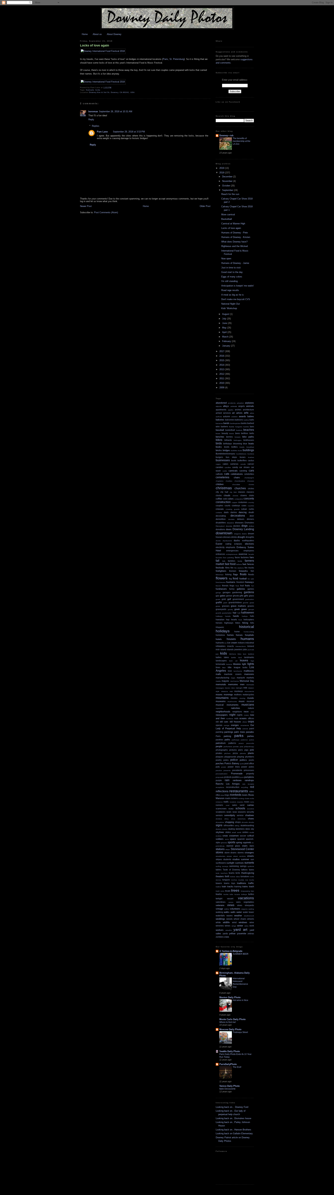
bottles (234, 447)
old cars (224, 721)
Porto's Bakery (231, 763)
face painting (228, 558)
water (239, 912)
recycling (244, 787)
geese (229, 596)
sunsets (249, 862)
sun (252, 859)
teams (231, 873)
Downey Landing (243, 529)
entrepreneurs (231, 554)
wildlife (226, 922)
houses (231, 639)
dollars (251, 526)
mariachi (241, 678)
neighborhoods (223, 711)
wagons (244, 909)
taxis (217, 873)
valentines (220, 902)
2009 (222, 387)
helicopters (249, 619)
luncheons (238, 671)
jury (217, 654)
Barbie (231, 427)
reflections (222, 791)
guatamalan (227, 613)
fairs (252, 557)
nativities (235, 708)
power (223, 767)
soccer (243, 836)
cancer (251, 464)
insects (230, 646)
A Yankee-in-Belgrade (230, 951)
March (225, 336)
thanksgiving (247, 873)
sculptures (220, 812)
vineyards (249, 905)
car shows (244, 467)
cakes (225, 464)
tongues (226, 880)
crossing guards (233, 509)
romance (219, 802)
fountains (230, 582)
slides (228, 832)
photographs (222, 750)
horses (239, 635)
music (242, 701)
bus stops (231, 457)
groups (251, 609)
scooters (250, 809)
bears (218, 433)
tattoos (244, 869)
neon (246, 711)
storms (240, 852)
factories (245, 557)
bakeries (220, 419)
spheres (224, 843)
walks (226, 912)
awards (242, 416)
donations (220, 529)
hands (236, 616)
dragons (237, 534)
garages (226, 592)
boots (226, 447)
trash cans (220, 891)
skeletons (240, 829)
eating (228, 544)
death (251, 512)
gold (224, 599)
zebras (251, 933)
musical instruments (227, 704)
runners (219, 805)
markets (250, 678)
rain (227, 780)
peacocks (250, 743)
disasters (230, 523)
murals (250, 698)
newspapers (222, 715)
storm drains (230, 852)
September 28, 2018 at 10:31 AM (115, 111)
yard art (240, 929)
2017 (222, 351)
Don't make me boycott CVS (235, 299)
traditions (241, 883)
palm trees (239, 732)
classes (241, 492)
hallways (219, 616)
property (250, 773)
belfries (244, 433)
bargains (238, 427)
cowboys (236, 505)
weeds (229, 919)
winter (240, 925)
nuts (236, 718)
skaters (218, 829)
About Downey (114, 34)
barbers (224, 426)
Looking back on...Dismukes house (233, 1118)
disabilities (221, 522)
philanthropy (249, 747)
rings (226, 795)
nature (251, 708)
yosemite (241, 933)
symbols (251, 866)
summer (245, 859)
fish (252, 571)
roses (246, 802)
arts (246, 412)
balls (251, 420)
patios (251, 740)
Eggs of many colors (231, 276)
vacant (230, 898)
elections (249, 544)
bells (251, 433)
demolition (221, 519)
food (235, 578)
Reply (91, 119)
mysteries (219, 708)
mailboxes (249, 671)
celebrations (237, 474)
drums (218, 541)
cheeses (250, 481)
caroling (243, 471)
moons (219, 694)
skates (224, 829)
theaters (220, 876)
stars (251, 846)
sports (231, 842)
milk (245, 688)
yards (225, 933)
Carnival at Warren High (233, 223)
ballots (246, 420)
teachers (224, 873)
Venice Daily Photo (229, 1086)
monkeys (238, 691)
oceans (243, 718)
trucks (219, 894)
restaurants (238, 791)
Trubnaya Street (240, 1032)
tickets (232, 877)
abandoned (221, 403)
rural (227, 805)
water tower (248, 912)
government (238, 599)
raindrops (249, 780)
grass (252, 603)
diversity (229, 526)
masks (218, 681)
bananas (219, 423)
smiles (245, 832)
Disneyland (220, 526)
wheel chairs (240, 919)
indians (241, 643)
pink (252, 750)
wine (251, 922)
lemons (229, 664)
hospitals (249, 635)
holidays (223, 631)
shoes (251, 818)
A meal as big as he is (232, 294)
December (227, 176)
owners (245, 729)
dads (226, 512)
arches (238, 409)
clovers (235, 496)
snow (225, 835)
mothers (238, 694)
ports (242, 764)
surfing (218, 866)
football (243, 578)
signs (219, 825)
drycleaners (227, 541)
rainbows (237, 780)
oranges (235, 725)
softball (250, 836)
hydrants (220, 643)
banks (244, 423)
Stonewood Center (242, 849)
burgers (219, 457)
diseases (239, 522)
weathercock (249, 916)
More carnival (228, 214)
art (233, 413)
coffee (219, 498)
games (251, 589)
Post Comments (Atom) (106, 212)
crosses (220, 509)
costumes (242, 502)
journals (251, 650)
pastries (219, 739)
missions (224, 691)
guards (218, 613)
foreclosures (220, 582)
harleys (245, 616)
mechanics (234, 681)
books (219, 447)
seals (228, 812)
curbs (251, 509)
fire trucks (249, 568)
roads (227, 798)
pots (218, 767)
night (232, 714)
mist (231, 691)
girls (246, 595)
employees (249, 550)
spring (239, 842)
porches (220, 763)
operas (219, 725)
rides (251, 791)
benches (220, 436)
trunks (226, 894)
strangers (249, 852)
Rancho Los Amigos (228, 784)
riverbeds (235, 794)
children (220, 484)
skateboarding (247, 825)
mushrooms (232, 701)
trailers (218, 887)
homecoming (249, 632)
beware (238, 437)
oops (251, 721)
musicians (247, 704)
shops (238, 822)
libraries (237, 664)
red (252, 786)
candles (228, 467)
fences (250, 564)
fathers (239, 564)
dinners (250, 519)
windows (243, 922)
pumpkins (249, 777)
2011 (222, 378)
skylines (220, 832)
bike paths (248, 436)
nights (239, 715)
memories (233, 684)
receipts (251, 784)
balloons (239, 420)
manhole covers (232, 674)
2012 (222, 374)
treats (227, 891)
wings (234, 926)
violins (226, 909)
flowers (222, 578)
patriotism (221, 743)
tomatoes (245, 876)
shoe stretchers (238, 819)
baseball (220, 430)
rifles (218, 795)
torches (234, 880)
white (218, 922)
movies (234, 698)
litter (224, 668)
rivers (245, 795)
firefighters (221, 571)
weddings (220, 919)
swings (243, 866)
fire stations (239, 568)
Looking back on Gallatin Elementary (234, 1133)
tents (238, 873)
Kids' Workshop (229, 308)
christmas (224, 488)
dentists (231, 519)
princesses (249, 770)
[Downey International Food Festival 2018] (103, 51)
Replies (95, 126)
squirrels (247, 842)
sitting (237, 826)
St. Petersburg (176, 59)
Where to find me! (227, 1022)
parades (250, 732)
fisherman (220, 575)
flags (235, 574)
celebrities (249, 474)
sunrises (239, 863)
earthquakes (248, 540)
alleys (226, 406)
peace (241, 743)
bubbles (234, 450)
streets (250, 856)
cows (243, 505)
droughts (250, 537)
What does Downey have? (234, 241)
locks (97, 90)
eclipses (238, 544)
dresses (227, 537)
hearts (234, 619)
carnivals (233, 470)
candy (235, 467)
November (227, 181)
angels (241, 406)
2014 (222, 365)
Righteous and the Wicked (234, 246)
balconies (229, 420)
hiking (245, 623)
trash (251, 886)
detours (240, 519)
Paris (165, 59)
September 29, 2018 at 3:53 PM (129, 131)
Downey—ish (226, 135)
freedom (240, 582)
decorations (237, 515)
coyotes (251, 506)
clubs (251, 495)
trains (245, 886)
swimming (234, 866)
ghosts (236, 596)
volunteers (235, 908)
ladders (251, 654)
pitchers (227, 753)
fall (217, 560)
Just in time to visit (231, 267)
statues (220, 849)
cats (226, 473)
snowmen (234, 835)
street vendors (239, 856)
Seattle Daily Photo (229, 1051)
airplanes (249, 403)
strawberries (220, 856)
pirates (219, 753)
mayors (225, 681)
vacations (246, 898)
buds (240, 450)
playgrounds (230, 757)
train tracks (227, 886)
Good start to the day (232, 272)
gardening (237, 592)
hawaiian (220, 619)
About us (97, 34)
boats (251, 443)
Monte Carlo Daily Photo (232, 1019)
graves (251, 606)
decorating (221, 516)
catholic (219, 474)
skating (231, 829)
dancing (242, 512)
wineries (220, 926)
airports (219, 406)
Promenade (236, 773)
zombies (220, 937)
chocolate (236, 484)
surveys (225, 866)
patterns (232, 743)
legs (252, 661)
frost (237, 586)
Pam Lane (102, 131)
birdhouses (248, 440)
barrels (246, 427)
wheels (250, 919)
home (237, 631)
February (227, 341)
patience (244, 740)
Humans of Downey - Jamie (235, 263)
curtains (219, 512)
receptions (220, 787)
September (228, 190)
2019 (222, 168)
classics (250, 492)
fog (230, 578)
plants (251, 753)
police (234, 759)
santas (250, 805)
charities (229, 481)
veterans (220, 905)
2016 (222, 356)
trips (252, 891)
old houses (235, 721)
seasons (242, 812)
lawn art (233, 661)
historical (246, 627)
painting (219, 732)
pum (242, 777)
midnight (239, 688)
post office (249, 763)
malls (218, 674)
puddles (236, 777)
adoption (240, 403)
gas (217, 596)
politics (243, 760)
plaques (219, 757)
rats (243, 784)
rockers (234, 798)
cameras (234, 464)
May (224, 327)
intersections (241, 646)
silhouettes (229, 825)
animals (250, 406)
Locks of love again (94, 45)
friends (225, 585)
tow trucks (249, 880)
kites (239, 654)
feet (244, 564)
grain (225, 603)
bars (252, 426)
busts (233, 460)
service (240, 815)
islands (230, 649)
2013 (222, 369)
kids (223, 653)
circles (251, 488)
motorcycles (248, 694)
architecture (248, 409)
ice (225, 643)
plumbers (249, 757)
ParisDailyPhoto (228, 1064)
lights (250, 663)
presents (227, 770)
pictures (233, 750)
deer (252, 516)
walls (233, 912)
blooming (237, 443)
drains (244, 534)
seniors (219, 815)
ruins (252, 802)
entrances (220, 554)
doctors (236, 526)
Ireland (250, 646)
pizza (235, 753)
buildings (248, 450)
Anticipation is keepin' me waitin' (237, 285)
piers (240, 750)
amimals (233, 406)
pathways (235, 740)
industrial (249, 643)
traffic (251, 883)
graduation (249, 599)
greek (237, 609)
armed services (223, 413)
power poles (247, 767)
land (240, 657)
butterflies (242, 460)
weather (238, 915)
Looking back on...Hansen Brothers (233, 1129)
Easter (219, 544)
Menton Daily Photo (230, 997)
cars (251, 470)
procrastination (222, 774)
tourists (241, 880)
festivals (90, 90)
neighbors (237, 711)
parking (227, 736)
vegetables (249, 902)
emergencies (232, 550)
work (251, 926)
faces (237, 557)
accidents (232, 403)
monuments (249, 691)
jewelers (238, 649)
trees (235, 890)
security (250, 812)
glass (251, 596)
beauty (225, 433)
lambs (233, 657)
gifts (241, 596)
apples (230, 410)
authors (219, 417)
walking (219, 912)
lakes (226, 657)
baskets (239, 430)
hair (234, 612)
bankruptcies (235, 423)
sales (234, 805)
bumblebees (241, 454)
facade (251, 554)
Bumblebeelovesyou (225, 454)
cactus (251, 460)
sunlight (230, 863)
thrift (227, 876)
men (242, 684)
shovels (245, 822)
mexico (227, 688)
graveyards (221, 609)
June (225, 323)
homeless (220, 635)
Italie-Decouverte (227, 1089)
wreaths (228, 930)
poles (226, 760)
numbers (229, 719)
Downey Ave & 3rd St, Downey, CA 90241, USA (112, 92)
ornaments (244, 725)
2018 (222, 172)
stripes (219, 859)
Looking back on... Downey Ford (232, 1107)
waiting (251, 909)
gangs (218, 592)
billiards (228, 440)
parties (250, 736)
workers (220, 930)
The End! (237, 1067)
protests (228, 777)
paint (251, 728)
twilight (219, 898)
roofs (226, 801)
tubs (231, 894)
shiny (226, 819)
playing (240, 757)
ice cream (232, 642)
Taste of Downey (231, 869)
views (230, 905)
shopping (229, 822)
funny (231, 589)
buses (242, 457)
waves (229, 915)
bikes (219, 439)
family (240, 561)
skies (247, 829)
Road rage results (230, 290)
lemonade (220, 664)
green (244, 609)
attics (252, 413)
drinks (234, 537)
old (217, 722)
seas (234, 812)
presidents (237, 770)
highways (228, 623)
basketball (230, 430)
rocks (252, 798)
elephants (230, 547)
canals (243, 464)
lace (244, 654)
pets (241, 747)
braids (242, 447)
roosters (233, 802)
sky (252, 829)
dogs (244, 525)
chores (251, 484)
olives (244, 722)
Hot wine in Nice (240, 1000)
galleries (241, 589)
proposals (220, 777)
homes (230, 635)
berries (229, 437)
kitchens (232, 654)
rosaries (240, 802)
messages (220, 688)
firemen (232, 571)
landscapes (221, 660)
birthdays (227, 443)
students (227, 859)
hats (252, 616)
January (226, 345)
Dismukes (249, 522)
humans (247, 639)
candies (219, 467)
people (219, 746)
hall (238, 613)
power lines (234, 767)
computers (238, 499)
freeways (249, 582)
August (226, 314)
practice (219, 770)
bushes (251, 457)
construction (223, 502)
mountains (222, 697)
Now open (226, 258)
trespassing (245, 891)
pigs (246, 750)
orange (226, 725)
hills (252, 623)
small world (236, 832)
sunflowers (221, 863)
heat (240, 620)
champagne (249, 478)
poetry (219, 760)
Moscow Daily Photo (230, 1029)
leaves (244, 660)
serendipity (229, 815)
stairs (245, 845)
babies (250, 416)
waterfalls (220, 915)
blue (245, 443)
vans (238, 902)
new (252, 712)
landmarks (249, 657)
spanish (241, 839)
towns (226, 883)
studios (236, 859)
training (237, 886)
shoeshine (220, 822)
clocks (219, 495)
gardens (249, 592)
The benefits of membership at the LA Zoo (241, 141)
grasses (225, 606)
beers (231, 433)
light (244, 664)
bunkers (251, 454)
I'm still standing (229, 281)
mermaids (250, 685)
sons (227, 839)
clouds (227, 495)
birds (219, 443)
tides (238, 877)
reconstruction (232, 787)
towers (219, 883)
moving (242, 698)
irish (218, 649)
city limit (233, 492)
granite (245, 603)
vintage (219, 908)
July (224, 318)
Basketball (226, 219)
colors (231, 498)
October (226, 185)
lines (218, 667)
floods (251, 574)
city (217, 492)
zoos (226, 936)
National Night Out (230, 303)
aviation (234, 417)
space (233, 839)
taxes (251, 869)
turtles (251, 894)
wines (227, 926)
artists (239, 413)
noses (246, 715)
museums (221, 701)
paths (227, 739)
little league (234, 667)
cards (224, 471)
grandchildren (235, 602)
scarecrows (221, 808)
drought (241, 537)
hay (227, 619)
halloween (247, 612)
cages (218, 464)
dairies (233, 512)
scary (230, 808)
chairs (237, 477)
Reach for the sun (230, 194)
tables (218, 869)
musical (250, 701)
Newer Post (86, 206)
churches (240, 488)
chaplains (219, 481)
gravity (230, 609)
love (230, 671)
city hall (224, 492)
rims (222, 795)
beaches (248, 429)
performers (228, 747)
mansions (249, 674)
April (224, 332)
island (223, 649)
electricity (220, 547)
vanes (230, 902)
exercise (243, 554)
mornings (228, 694)
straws (229, 856)
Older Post (205, 206)
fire (231, 568)
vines (239, 905)
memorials (221, 684)
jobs (245, 649)
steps (227, 849)
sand (242, 805)
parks (239, 736)
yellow (232, 933)
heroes (219, 623)
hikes (237, 623)
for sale (251, 579)
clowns (243, 495)
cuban (244, 509)
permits (236, 747)
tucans (237, 894)
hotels (219, 639)
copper (234, 502)
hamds (227, 616)
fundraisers (221, 589)
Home (85, 34)
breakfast (250, 447)
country (251, 502)
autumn (226, 416)
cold (225, 499)
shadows (249, 815)
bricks (219, 450)
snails (251, 832)
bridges (226, 450)
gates (222, 595)
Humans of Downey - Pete (234, 232)
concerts (249, 498)
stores (219, 852)
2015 (222, 360)
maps (233, 678)
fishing (228, 574)
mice (233, 688)
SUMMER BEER (240, 954)
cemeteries (222, 477)
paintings (228, 732)
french (218, 586)
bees (237, 433)
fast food (230, 564)
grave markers (238, 606)
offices (251, 718)
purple (219, 780)
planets (243, 753)
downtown (224, 533)
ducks (237, 540)
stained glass (233, 846)
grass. (218, 606)
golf (229, 599)
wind (234, 922)
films (227, 568)
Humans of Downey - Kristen (235, 237)
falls (223, 561)
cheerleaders (239, 481)
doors (229, 529)
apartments (221, 409)
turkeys (244, 894)
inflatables (220, 646)
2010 (222, 383)
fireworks (243, 571)
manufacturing (222, 678)
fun (252, 586)
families (231, 561)
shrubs (251, 822)
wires (246, 926)
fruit (242, 585)
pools (251, 760)
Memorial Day (247, 681)
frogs (232, 585)
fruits (247, 585)
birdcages (237, 440)
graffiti (219, 602)
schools (240, 808)
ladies (218, 657)
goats (218, 599)
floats (243, 574)
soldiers (220, 839)
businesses (223, 460)
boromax (93, 111)
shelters (219, 819)
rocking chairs (243, 798)
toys (233, 883)
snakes (218, 836)
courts (227, 505)
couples (219, 505)
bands (226, 423)
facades (219, 558)
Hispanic (220, 627)
